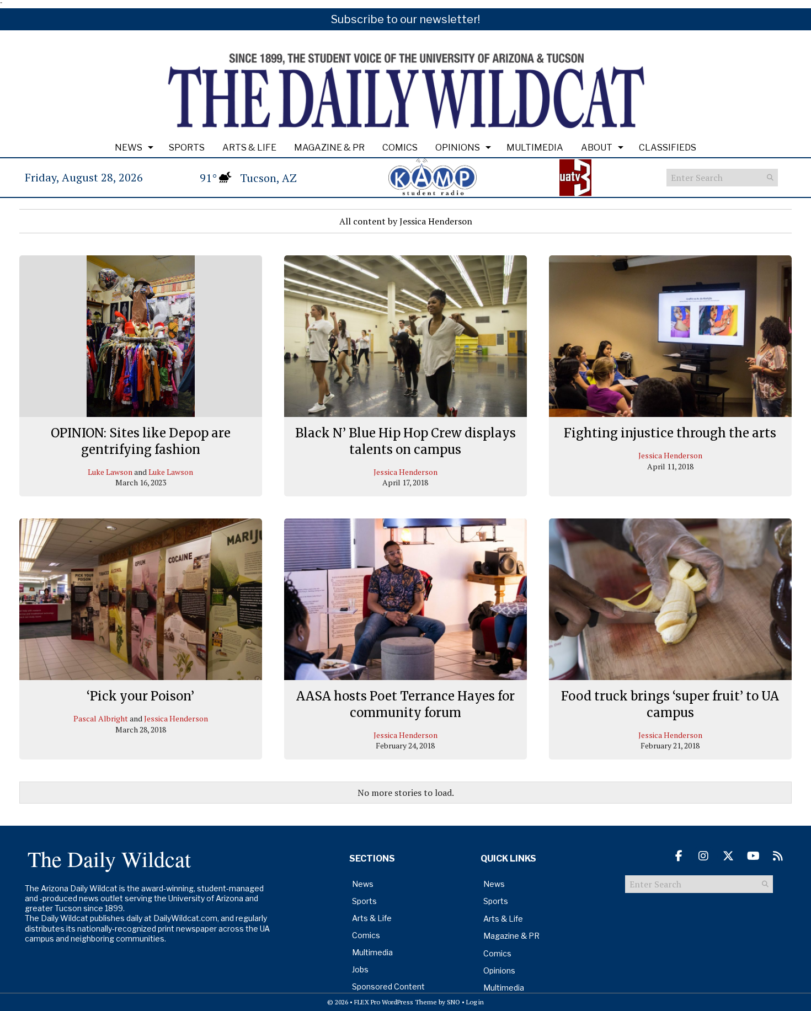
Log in (475, 1002)
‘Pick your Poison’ (140, 696)
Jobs (360, 969)
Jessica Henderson (405, 472)
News (128, 147)
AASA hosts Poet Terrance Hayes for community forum (405, 704)
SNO (453, 1002)
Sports (187, 147)
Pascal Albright (100, 718)
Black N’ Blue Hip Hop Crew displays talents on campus (405, 441)
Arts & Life (249, 147)
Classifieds (667, 147)
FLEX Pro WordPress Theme (395, 1002)
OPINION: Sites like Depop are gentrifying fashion (141, 441)
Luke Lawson (110, 472)
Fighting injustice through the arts (670, 433)
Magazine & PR (329, 147)
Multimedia (534, 147)
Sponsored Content (388, 986)
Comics (400, 147)
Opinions (457, 147)
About (596, 147)
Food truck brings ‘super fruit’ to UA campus (670, 704)
